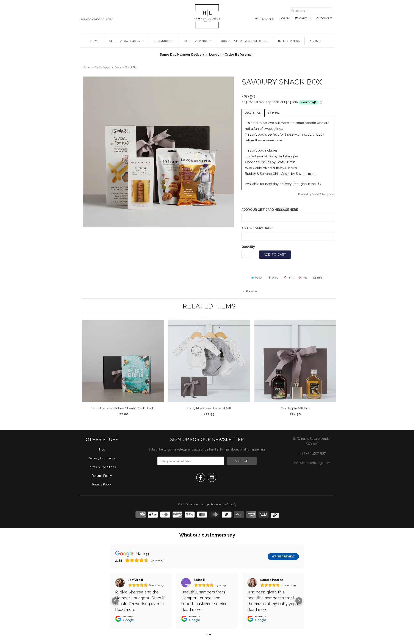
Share (274, 277)
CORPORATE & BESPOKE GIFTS (244, 40)
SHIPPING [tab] (274, 112)
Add (305, 277)
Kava (331, 194)
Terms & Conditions (102, 467)
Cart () (304, 18)
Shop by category (125, 40)
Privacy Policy (102, 484)
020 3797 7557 (264, 18)
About (315, 40)
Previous (251, 291)
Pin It (290, 277)
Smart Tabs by (320, 194)
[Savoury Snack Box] (158, 152)
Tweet (258, 277)
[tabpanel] (288, 153)
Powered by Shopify (223, 504)
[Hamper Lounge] (207, 17)
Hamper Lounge (198, 504)
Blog (102, 449)
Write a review (283, 556)
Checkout (324, 18)
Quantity (248, 247)
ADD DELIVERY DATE (257, 228)
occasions (163, 40)
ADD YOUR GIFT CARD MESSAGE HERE (270, 209)
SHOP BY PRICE (196, 40)
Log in (284, 18)
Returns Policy (102, 475)
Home (95, 40)
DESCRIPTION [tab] (253, 112)
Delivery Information (102, 458)
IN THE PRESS (289, 40)
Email (320, 277)
